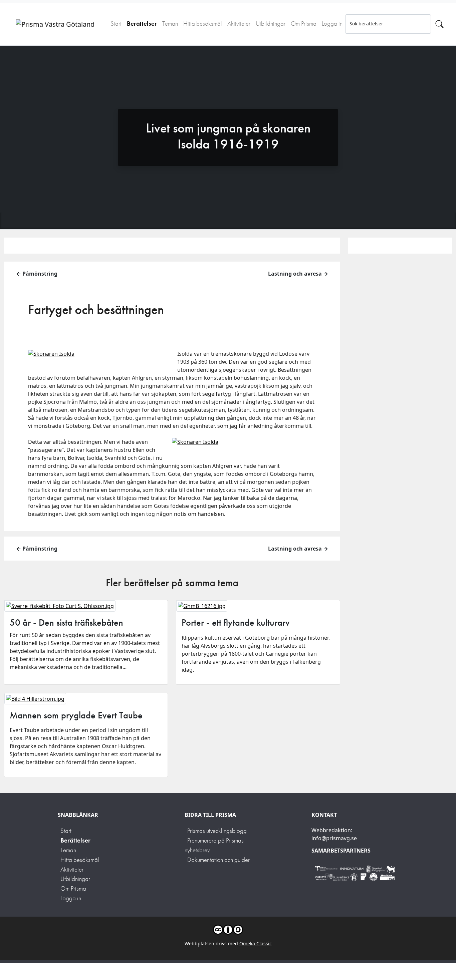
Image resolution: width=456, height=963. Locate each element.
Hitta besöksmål (202, 23)
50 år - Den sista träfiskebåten (66, 622)
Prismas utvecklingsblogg (217, 831)
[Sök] (439, 24)
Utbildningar (270, 23)
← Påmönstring (36, 273)
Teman (170, 23)
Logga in (332, 23)
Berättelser (142, 23)
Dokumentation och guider (218, 860)
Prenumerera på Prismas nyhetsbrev (214, 845)
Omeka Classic (255, 943)
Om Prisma (303, 23)
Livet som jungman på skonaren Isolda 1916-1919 (228, 135)
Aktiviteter (238, 23)
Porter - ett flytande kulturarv (236, 622)
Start (116, 23)
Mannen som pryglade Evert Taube (76, 715)
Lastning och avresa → (298, 273)
